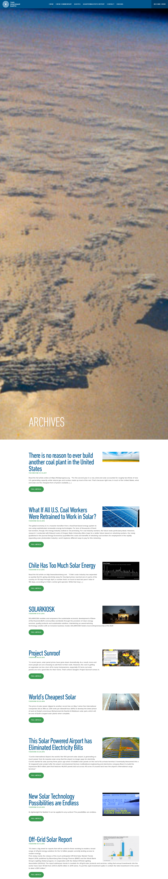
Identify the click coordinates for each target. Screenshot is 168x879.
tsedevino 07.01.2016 (37, 613)
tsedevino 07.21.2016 (37, 570)
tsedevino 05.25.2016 (37, 701)
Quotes (77, 4)
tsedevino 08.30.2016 (37, 521)
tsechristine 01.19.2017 (38, 473)
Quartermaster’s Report (94, 4)
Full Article (36, 489)
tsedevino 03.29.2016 (37, 752)
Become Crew (160, 4)
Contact (110, 4)
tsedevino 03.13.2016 (37, 844)
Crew (51, 4)
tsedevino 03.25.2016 (37, 807)
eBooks (120, 4)
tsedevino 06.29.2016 (37, 657)
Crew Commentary (64, 4)
